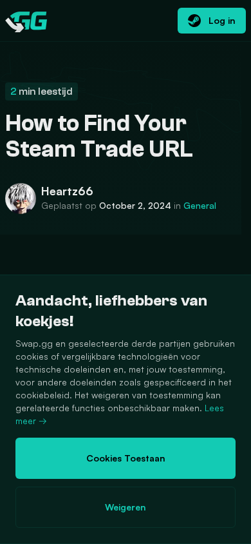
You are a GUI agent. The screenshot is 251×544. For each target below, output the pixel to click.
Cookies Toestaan (125, 457)
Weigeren (125, 506)
